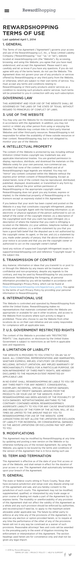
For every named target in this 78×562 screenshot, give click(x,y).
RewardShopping (39, 10)
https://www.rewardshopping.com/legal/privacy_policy (32, 287)
